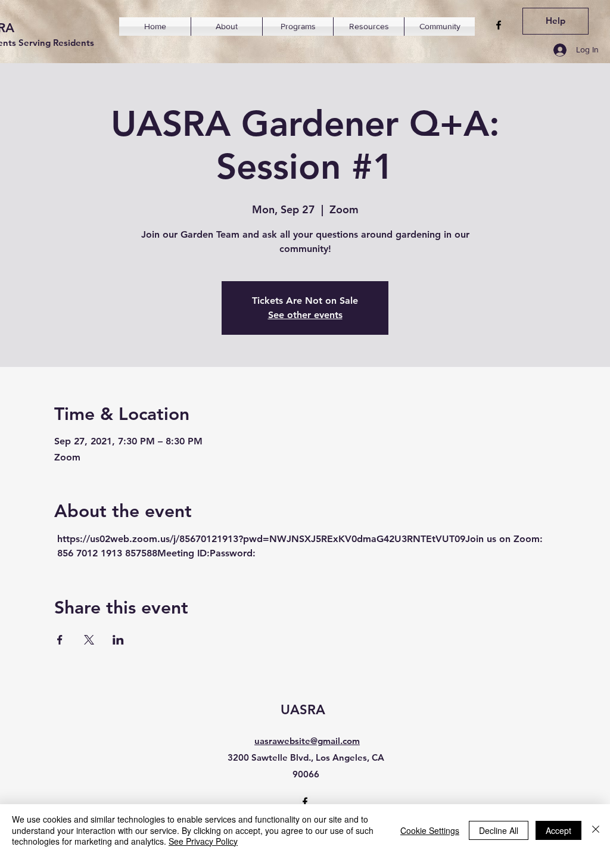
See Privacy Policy (203, 841)
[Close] (596, 830)
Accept (558, 830)
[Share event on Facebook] (60, 640)
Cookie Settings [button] (429, 830)
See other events (305, 314)
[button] (226, 26)
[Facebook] (499, 25)
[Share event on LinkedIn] (118, 640)
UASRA (303, 710)
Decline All (498, 830)
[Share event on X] (89, 640)
